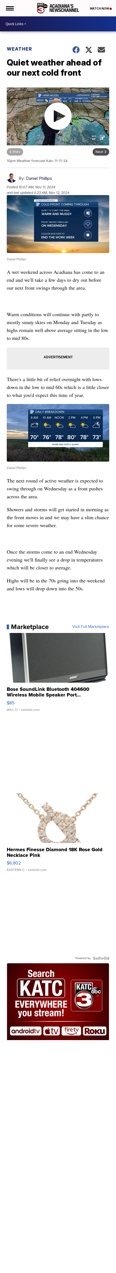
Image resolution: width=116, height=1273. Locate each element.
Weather (19, 49)
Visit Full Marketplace (90, 627)
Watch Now (100, 8)
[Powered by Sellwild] (101, 958)
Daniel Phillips (39, 178)
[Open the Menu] (9, 8)
